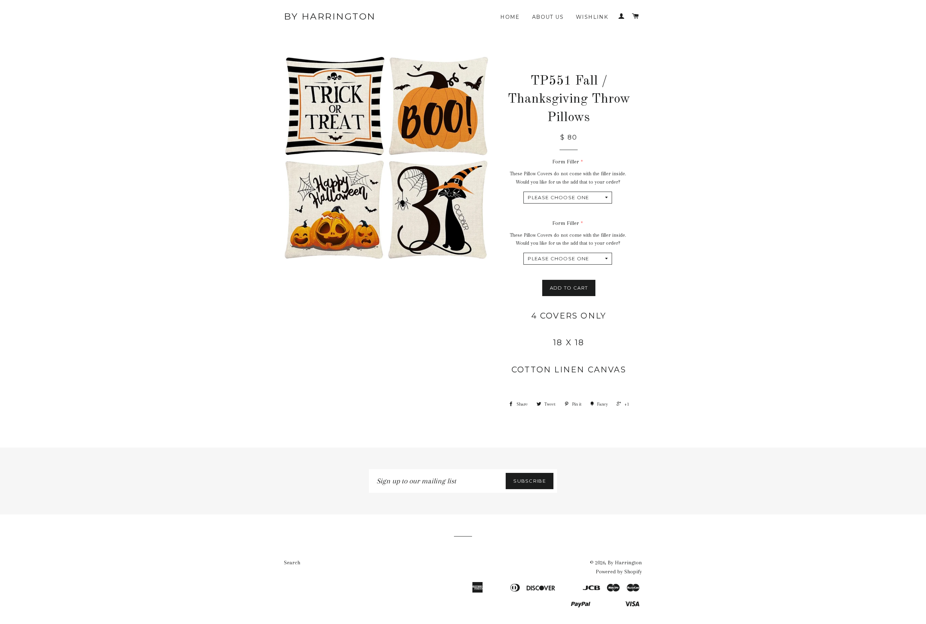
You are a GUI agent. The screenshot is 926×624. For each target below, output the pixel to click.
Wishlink (592, 17)
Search (292, 562)
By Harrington (330, 16)
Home (510, 17)
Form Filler (565, 161)
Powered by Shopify (619, 571)
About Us (548, 17)
